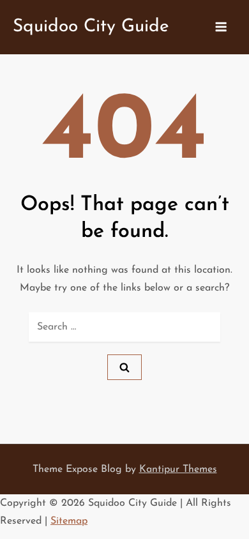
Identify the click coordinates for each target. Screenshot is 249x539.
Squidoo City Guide (91, 27)
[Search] (124, 367)
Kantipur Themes (178, 469)
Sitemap (68, 521)
